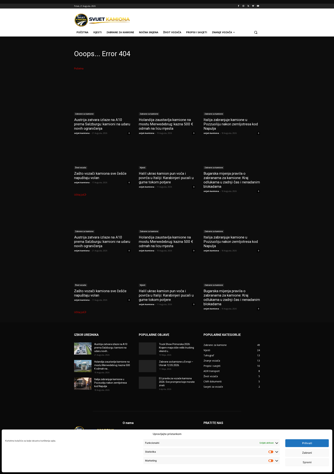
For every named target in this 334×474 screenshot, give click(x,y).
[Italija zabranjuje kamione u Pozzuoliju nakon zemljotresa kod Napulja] (232, 101)
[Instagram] (243, 6)
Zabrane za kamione (84, 114)
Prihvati (307, 443)
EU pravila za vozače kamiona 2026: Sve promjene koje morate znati (177, 382)
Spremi (307, 462)
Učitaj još (79, 194)
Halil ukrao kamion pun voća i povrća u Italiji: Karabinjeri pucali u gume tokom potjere (166, 177)
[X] (248, 6)
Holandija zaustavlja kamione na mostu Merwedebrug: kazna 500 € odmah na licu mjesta (166, 124)
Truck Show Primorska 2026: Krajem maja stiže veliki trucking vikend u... (176, 348)
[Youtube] (258, 6)
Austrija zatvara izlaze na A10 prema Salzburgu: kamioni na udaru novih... (110, 348)
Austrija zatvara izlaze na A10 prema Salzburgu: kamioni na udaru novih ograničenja (102, 124)
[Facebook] (239, 6)
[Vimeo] (253, 6)
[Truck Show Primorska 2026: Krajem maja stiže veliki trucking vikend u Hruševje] (147, 348)
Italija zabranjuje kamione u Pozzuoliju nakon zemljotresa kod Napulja (231, 124)
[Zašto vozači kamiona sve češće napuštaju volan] (102, 155)
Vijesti (142, 167)
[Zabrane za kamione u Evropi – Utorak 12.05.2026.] (147, 366)
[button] (256, 32)
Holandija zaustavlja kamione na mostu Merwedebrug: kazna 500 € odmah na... (112, 365)
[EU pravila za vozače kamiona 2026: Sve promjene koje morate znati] (147, 383)
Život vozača (80, 167)
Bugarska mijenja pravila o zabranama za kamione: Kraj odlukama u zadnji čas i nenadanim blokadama (232, 180)
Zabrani (307, 452)
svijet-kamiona (82, 133)
